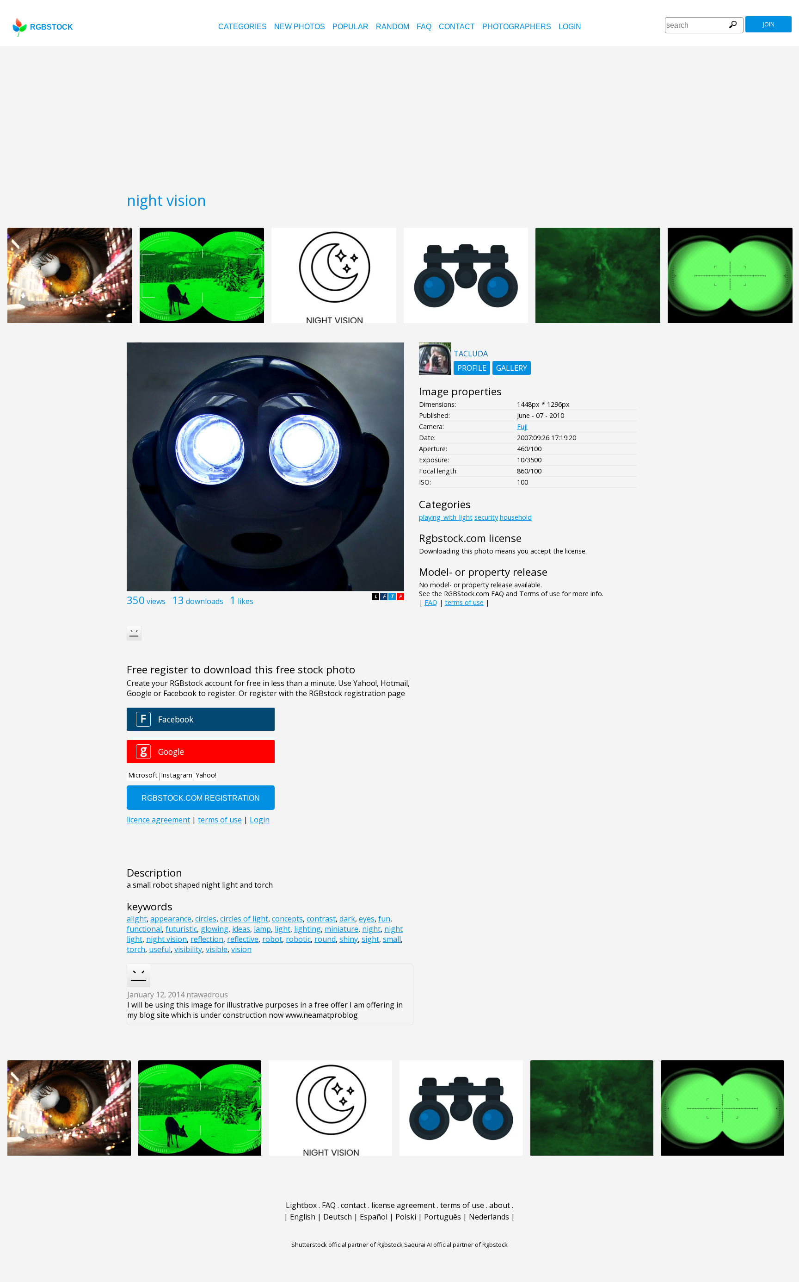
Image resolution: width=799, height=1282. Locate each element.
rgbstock (51, 27)
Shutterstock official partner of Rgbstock (347, 1244)
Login (570, 27)
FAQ (424, 27)
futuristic (181, 929)
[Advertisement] (399, 115)
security (486, 517)
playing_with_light (446, 517)
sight (370, 939)
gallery (511, 368)
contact (457, 27)
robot (272, 939)
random (392, 27)
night (371, 929)
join (768, 24)
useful (160, 949)
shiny (348, 939)
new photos (299, 27)
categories (242, 27)
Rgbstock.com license (470, 538)
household (516, 517)
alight (137, 919)
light (282, 929)
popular (350, 27)
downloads (204, 601)
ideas (241, 929)
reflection (207, 939)
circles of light (244, 919)
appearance (170, 919)
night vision (166, 939)
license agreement (403, 1205)
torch (136, 949)
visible (216, 949)
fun (384, 919)
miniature (341, 929)
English (302, 1217)
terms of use (464, 602)
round (325, 939)
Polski (405, 1217)
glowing (214, 929)
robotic (298, 939)
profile (471, 368)
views (156, 601)
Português (442, 1217)
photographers (516, 27)
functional (144, 929)
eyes (367, 919)
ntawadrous (207, 995)
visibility (188, 949)
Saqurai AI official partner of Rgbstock (456, 1244)
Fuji (522, 426)
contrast (321, 919)
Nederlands (489, 1217)
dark (347, 919)
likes (245, 601)
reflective (242, 939)
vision (241, 949)
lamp (262, 929)
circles (205, 919)
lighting (307, 929)
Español (373, 1217)
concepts (287, 919)
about (499, 1205)
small (392, 939)
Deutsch (337, 1217)
